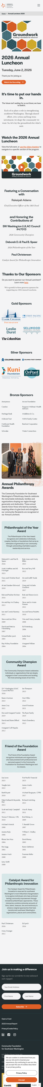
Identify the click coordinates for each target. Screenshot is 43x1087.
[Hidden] (38, 5)
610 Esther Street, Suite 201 (12, 1054)
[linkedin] (3, 1034)
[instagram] (14, 1034)
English (34, 1085)
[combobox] (36, 1085)
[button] (21, 1079)
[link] (9, 5)
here (26, 282)
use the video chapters (29, 146)
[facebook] (9, 1034)
